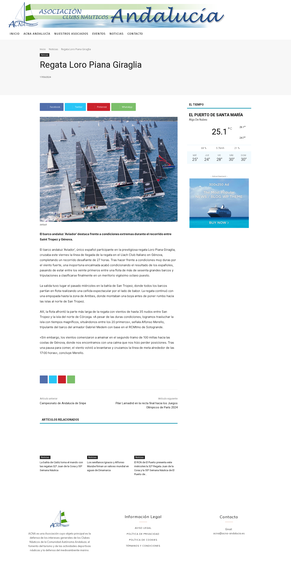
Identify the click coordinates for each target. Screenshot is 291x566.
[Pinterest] (62, 379)
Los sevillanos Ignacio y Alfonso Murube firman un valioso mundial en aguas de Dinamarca (108, 466)
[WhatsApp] (71, 379)
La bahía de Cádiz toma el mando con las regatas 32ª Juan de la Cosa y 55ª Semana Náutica (61, 466)
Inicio (43, 49)
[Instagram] (257, 33)
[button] (278, 34)
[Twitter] (263, 33)
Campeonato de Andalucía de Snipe (63, 403)
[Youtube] (269, 33)
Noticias (53, 49)
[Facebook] (251, 33)
